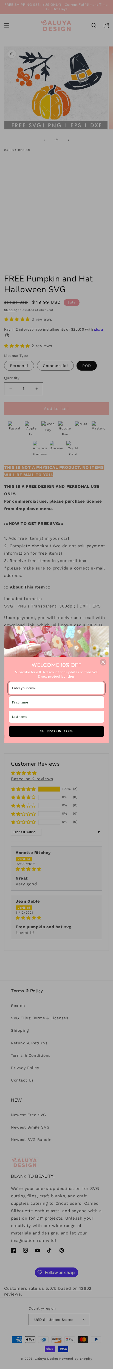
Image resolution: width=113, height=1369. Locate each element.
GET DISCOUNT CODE (56, 731)
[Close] (103, 662)
